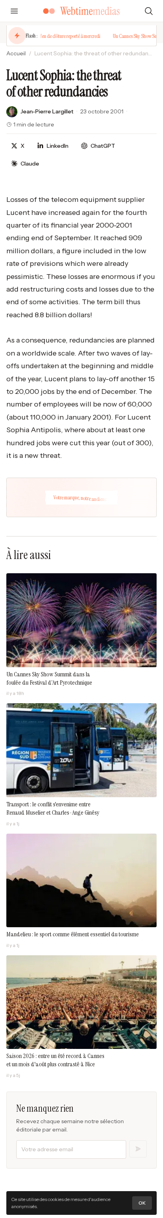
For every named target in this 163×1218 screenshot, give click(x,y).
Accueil (16, 53)
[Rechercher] (149, 11)
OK (142, 1203)
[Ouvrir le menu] (14, 11)
